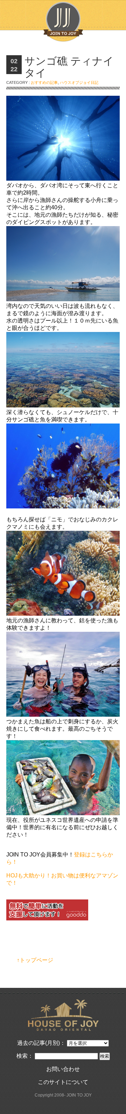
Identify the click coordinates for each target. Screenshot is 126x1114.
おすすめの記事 (44, 82)
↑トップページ (35, 960)
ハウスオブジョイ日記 (79, 82)
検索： (24, 1056)
